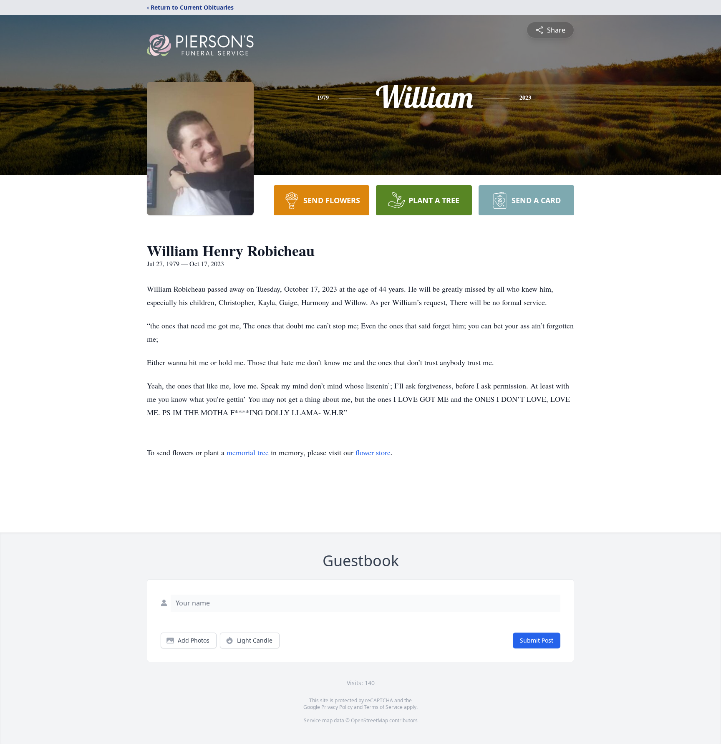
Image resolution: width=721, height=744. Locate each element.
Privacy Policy (337, 707)
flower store (373, 452)
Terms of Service (383, 707)
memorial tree (248, 452)
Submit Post (536, 640)
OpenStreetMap (369, 720)
